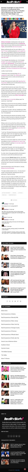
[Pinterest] (10, 19)
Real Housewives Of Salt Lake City (10, 338)
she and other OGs (21, 127)
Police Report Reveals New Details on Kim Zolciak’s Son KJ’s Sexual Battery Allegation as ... (18, 257)
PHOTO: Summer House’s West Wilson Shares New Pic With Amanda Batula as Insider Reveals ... (17, 393)
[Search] (26, 1)
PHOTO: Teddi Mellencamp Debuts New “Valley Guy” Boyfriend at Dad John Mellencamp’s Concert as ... (17, 401)
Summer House (5, 348)
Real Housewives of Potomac (8, 331)
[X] (4, 19)
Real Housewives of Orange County (10, 327)
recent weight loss (21, 51)
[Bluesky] (19, 19)
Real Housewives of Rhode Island (9, 334)
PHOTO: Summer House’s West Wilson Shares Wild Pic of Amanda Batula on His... (17, 446)
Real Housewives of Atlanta (8, 314)
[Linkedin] (8, 19)
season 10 (11, 129)
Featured (14, 192)
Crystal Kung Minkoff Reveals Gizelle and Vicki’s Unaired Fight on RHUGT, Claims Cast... (18, 453)
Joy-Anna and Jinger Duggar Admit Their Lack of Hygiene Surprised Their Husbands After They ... (18, 249)
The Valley (4, 355)
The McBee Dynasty (6, 351)
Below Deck (4, 310)
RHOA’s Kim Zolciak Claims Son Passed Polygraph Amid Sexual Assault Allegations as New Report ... (17, 273)
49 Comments (20, 15)
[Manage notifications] (25, 469)
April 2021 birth (4, 57)
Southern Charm (5, 345)
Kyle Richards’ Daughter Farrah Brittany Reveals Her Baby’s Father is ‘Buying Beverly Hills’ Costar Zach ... (18, 290)
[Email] (15, 19)
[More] (23, 19)
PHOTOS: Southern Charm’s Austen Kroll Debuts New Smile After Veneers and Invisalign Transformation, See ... (18, 369)
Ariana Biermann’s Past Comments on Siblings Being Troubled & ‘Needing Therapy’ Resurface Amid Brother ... (17, 265)
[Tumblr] (13, 19)
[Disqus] (14, 218)
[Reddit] (6, 19)
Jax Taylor (20, 192)
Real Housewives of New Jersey (9, 321)
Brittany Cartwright (6, 192)
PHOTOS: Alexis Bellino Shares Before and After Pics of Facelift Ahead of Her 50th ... (18, 385)
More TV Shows (5, 358)
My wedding (16, 75)
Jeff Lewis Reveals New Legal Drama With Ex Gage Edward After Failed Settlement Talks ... (18, 281)
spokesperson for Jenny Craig (18, 141)
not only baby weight (19, 143)
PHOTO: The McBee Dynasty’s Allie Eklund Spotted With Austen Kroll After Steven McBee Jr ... (18, 377)
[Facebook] (2, 19)
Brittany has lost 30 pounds (7, 168)
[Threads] (21, 19)
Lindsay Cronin (5, 15)
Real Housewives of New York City (10, 324)
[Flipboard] (17, 19)
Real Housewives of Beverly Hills (9, 317)
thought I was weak (5, 61)
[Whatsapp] (12, 19)
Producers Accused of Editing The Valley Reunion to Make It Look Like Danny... (17, 461)
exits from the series (17, 46)
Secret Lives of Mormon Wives (9, 341)
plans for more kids (11, 99)
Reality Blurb (17, 470)
